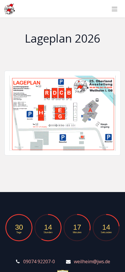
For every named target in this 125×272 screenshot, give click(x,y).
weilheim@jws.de (92, 261)
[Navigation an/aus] (114, 8)
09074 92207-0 (39, 261)
